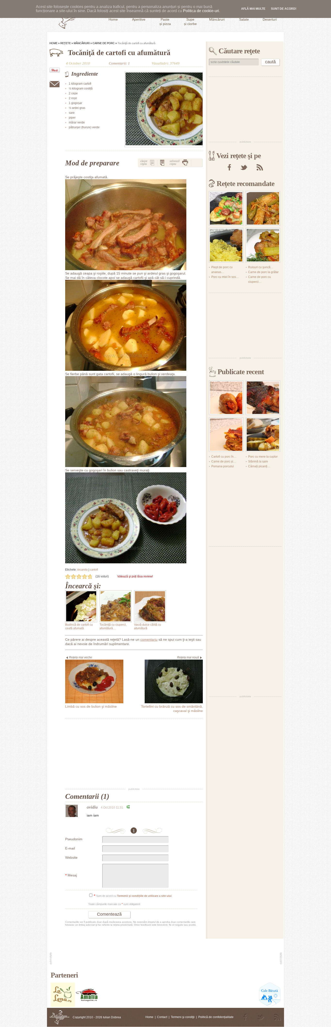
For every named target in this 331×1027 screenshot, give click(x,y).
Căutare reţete (239, 51)
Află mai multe (253, 8)
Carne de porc (104, 43)
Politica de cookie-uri (201, 11)
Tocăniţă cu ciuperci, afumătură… (113, 626)
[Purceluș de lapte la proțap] (263, 397)
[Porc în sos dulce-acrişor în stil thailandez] (263, 208)
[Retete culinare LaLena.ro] (63, 1006)
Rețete (65, 43)
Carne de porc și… (223, 461)
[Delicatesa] (59, 1017)
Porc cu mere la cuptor (263, 456)
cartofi (94, 569)
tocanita (82, 569)
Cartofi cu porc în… (223, 456)
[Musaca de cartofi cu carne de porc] (226, 434)
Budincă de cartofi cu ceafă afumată (79, 626)
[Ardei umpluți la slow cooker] (226, 397)
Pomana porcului (222, 466)
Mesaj (71, 875)
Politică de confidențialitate (216, 1017)
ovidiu (92, 807)
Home (53, 43)
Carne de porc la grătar (263, 272)
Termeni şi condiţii (183, 1017)
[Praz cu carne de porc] (263, 245)
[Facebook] (229, 167)
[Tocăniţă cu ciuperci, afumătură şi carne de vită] (116, 606)
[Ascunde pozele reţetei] (162, 163)
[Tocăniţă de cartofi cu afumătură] (164, 109)
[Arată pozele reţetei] (152, 163)
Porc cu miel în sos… (225, 277)
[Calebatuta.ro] (269, 1006)
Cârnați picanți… (259, 466)
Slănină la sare (258, 461)
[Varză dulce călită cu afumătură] (150, 606)
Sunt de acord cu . (133, 896)
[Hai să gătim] (87, 1006)
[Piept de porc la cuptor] (263, 434)
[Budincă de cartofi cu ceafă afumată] (81, 606)
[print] (185, 162)
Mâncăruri (82, 43)
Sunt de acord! (283, 8)
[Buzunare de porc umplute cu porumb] (226, 245)
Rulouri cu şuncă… (260, 267)
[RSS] (260, 167)
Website (71, 857)
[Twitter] (243, 167)
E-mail (70, 848)
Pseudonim (73, 839)
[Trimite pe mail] (54, 84)
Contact (162, 1017)
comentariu (149, 639)
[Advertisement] (134, 753)
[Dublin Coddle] (226, 208)
